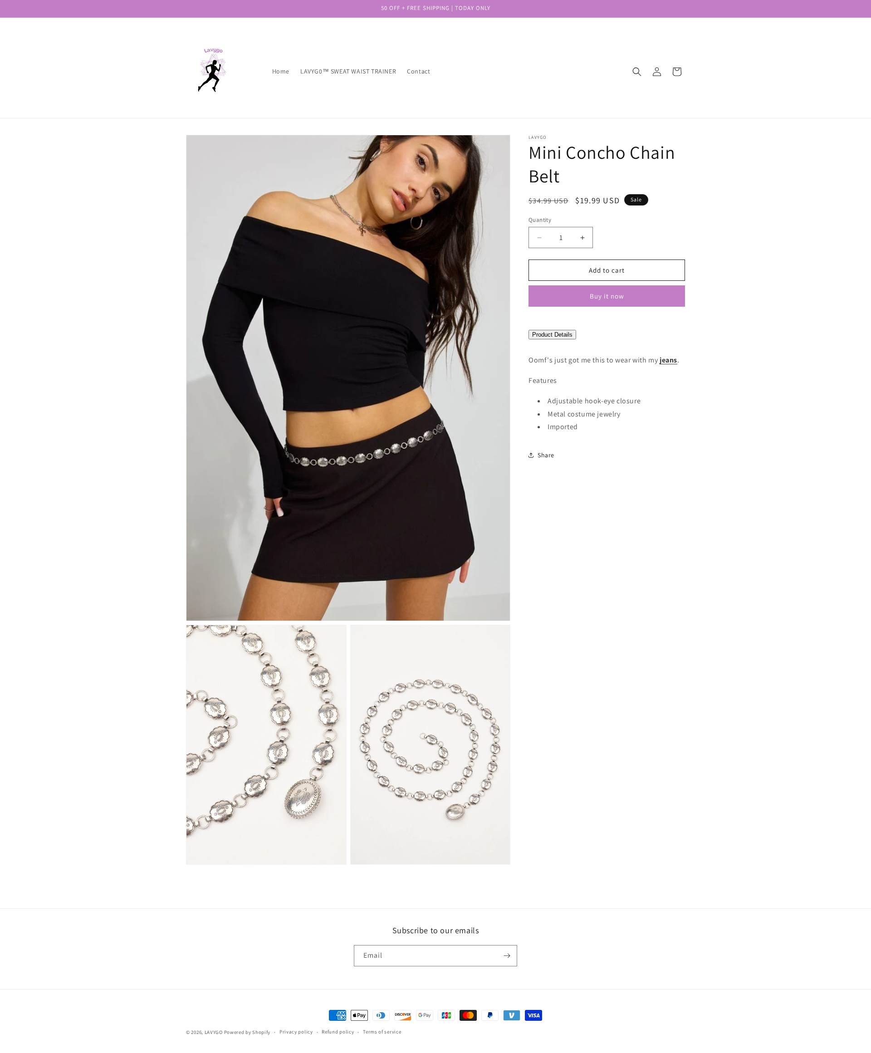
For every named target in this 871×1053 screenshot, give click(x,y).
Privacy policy (296, 1032)
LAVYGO (214, 1032)
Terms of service (382, 1032)
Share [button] (546, 455)
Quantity (539, 220)
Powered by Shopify (247, 1032)
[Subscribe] (507, 955)
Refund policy (338, 1032)
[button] (637, 72)
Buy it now (607, 296)
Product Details (552, 335)
